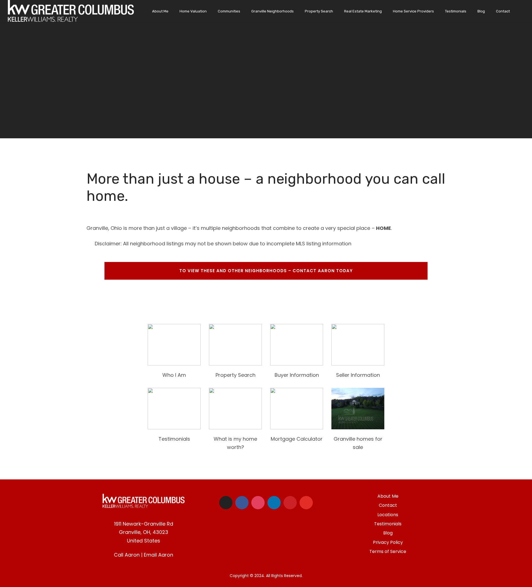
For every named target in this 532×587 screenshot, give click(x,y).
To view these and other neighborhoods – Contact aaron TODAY (266, 271)
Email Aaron (158, 554)
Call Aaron (127, 554)
